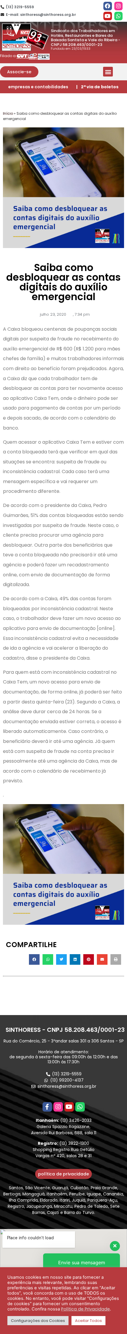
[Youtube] (107, 16)
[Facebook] (107, 6)
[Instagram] (118, 6)
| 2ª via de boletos (97, 87)
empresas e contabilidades (38, 87)
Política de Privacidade (85, 1309)
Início (8, 113)
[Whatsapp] (118, 16)
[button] (19, 71)
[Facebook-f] (47, 1107)
